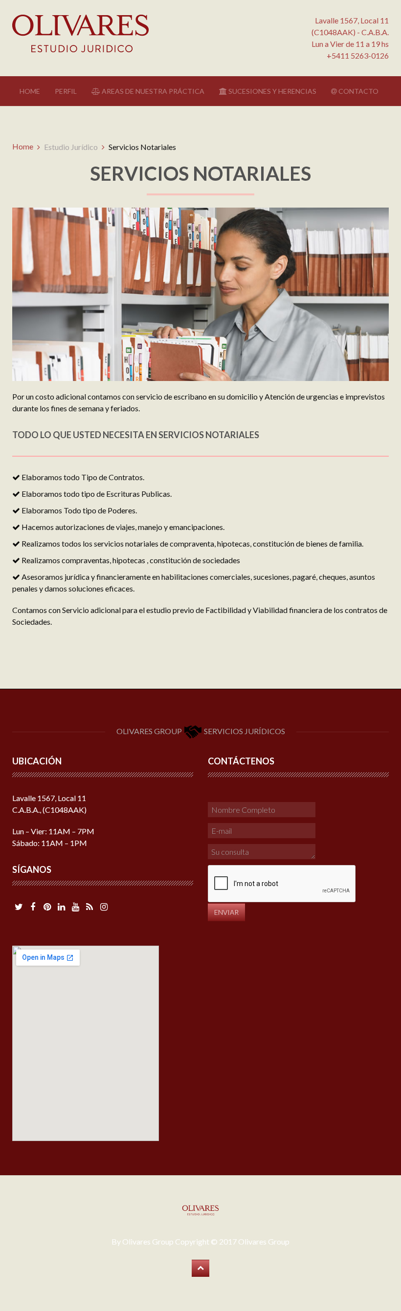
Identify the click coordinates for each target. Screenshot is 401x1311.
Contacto (358, 91)
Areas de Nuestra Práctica (152, 91)
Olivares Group (264, 1241)
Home (30, 91)
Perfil (66, 91)
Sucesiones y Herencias (271, 91)
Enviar (226, 912)
